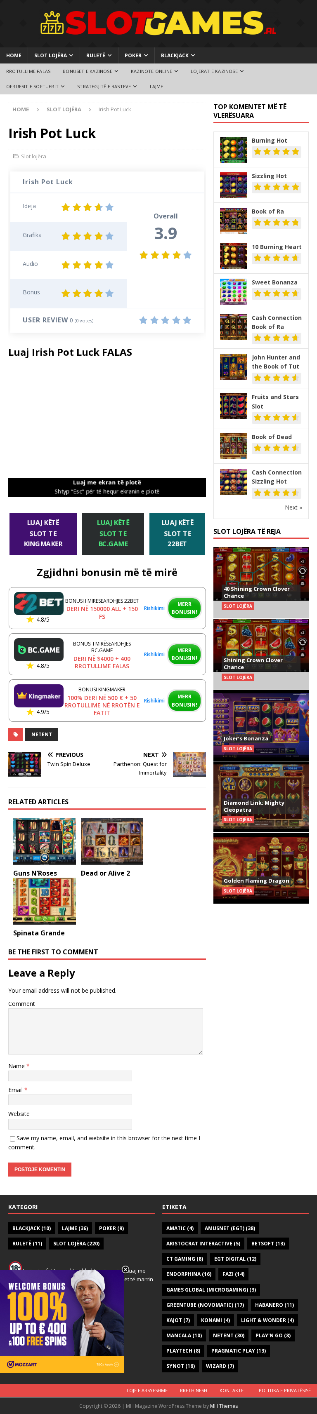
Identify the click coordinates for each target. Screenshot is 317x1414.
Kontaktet (233, 1390)
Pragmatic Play (238, 1350)
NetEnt (41, 734)
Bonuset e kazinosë (87, 71)
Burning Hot (269, 140)
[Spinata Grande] (44, 901)
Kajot (178, 1320)
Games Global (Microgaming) (211, 1289)
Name (17, 1066)
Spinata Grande (39, 932)
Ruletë (95, 55)
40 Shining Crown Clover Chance (257, 592)
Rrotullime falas (28, 71)
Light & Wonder (267, 1320)
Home (13, 55)
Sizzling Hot (269, 176)
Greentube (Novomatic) (205, 1304)
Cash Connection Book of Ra (277, 322)
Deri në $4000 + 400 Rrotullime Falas (101, 662)
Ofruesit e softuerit (32, 86)
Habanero (274, 1304)
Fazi (233, 1274)
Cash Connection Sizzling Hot (277, 476)
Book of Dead (272, 437)
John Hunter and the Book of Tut (276, 361)
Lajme (156, 86)
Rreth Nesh (193, 1390)
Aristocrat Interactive (203, 1243)
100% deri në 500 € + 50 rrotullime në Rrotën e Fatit (102, 705)
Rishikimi (154, 608)
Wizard (220, 1365)
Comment (21, 1004)
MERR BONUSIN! (184, 608)
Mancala (184, 1335)
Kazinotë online (151, 71)
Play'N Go (273, 1335)
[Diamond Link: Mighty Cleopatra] (260, 796)
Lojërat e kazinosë (214, 71)
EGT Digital (235, 1258)
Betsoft (268, 1243)
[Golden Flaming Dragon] (260, 868)
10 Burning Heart (277, 247)
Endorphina (188, 1274)
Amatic (180, 1228)
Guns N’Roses (35, 873)
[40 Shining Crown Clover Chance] (260, 582)
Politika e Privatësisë (285, 1390)
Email (16, 1090)
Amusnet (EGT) (230, 1228)
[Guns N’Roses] (44, 841)
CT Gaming (184, 1258)
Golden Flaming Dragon (256, 880)
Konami (215, 1320)
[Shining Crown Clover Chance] (260, 654)
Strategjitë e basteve (104, 86)
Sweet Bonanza (275, 282)
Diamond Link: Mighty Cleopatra (254, 806)
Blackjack (175, 55)
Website (19, 1114)
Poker (133, 55)
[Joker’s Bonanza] (260, 725)
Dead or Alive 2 (105, 873)
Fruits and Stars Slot (275, 401)
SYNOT (180, 1365)
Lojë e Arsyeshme (147, 1390)
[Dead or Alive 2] (112, 841)
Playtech (183, 1350)
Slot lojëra (50, 55)
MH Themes (224, 1405)
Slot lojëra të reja (247, 531)
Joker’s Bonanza (246, 738)
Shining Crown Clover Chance (253, 663)
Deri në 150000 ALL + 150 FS (102, 612)
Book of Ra (268, 211)
